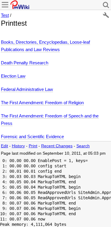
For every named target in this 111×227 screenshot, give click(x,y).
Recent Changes (57, 146)
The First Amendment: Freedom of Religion (42, 102)
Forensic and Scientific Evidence (32, 136)
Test (5, 15)
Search (83, 146)
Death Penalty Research (24, 62)
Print (33, 146)
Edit (4, 146)
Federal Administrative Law (27, 89)
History (18, 146)
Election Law (13, 76)
